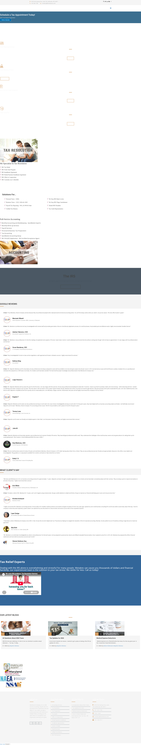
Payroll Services (56, 729)
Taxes (70, 58)
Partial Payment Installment (59, 720)
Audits (70, 123)
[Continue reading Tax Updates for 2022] (70, 628)
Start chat (2, 744)
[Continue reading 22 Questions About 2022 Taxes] (23, 628)
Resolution (4, 78)
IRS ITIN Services (56, 735)
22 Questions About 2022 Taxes (13, 638)
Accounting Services (57, 705)
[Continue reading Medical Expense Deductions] (117, 628)
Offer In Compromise (57, 717)
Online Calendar (6, 19)
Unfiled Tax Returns (57, 732)
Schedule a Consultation (70, 286)
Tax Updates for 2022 (57, 638)
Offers (70, 100)
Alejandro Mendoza (14, 645)
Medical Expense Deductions (106, 638)
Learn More (3, 599)
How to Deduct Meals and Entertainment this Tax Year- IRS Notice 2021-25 (80, 715)
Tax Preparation (56, 711)
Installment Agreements (58, 723)
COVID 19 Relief (56, 726)
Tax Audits (54, 714)
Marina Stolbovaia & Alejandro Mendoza (113, 645)
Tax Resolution (55, 708)
